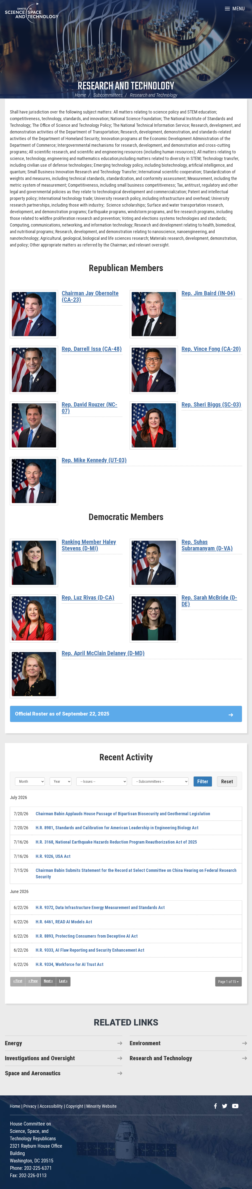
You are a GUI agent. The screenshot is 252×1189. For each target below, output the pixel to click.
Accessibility (51, 1106)
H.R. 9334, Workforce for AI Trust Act (69, 964)
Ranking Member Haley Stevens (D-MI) (89, 545)
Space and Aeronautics (33, 1073)
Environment (145, 1043)
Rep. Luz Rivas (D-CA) (88, 597)
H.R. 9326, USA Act (53, 856)
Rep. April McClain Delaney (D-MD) (103, 653)
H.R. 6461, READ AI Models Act (64, 921)
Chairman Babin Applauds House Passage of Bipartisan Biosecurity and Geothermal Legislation (123, 813)
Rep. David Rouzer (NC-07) (89, 407)
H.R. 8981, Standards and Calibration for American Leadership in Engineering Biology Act (117, 827)
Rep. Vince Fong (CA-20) (211, 348)
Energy (13, 1043)
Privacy (29, 1106)
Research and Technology (126, 86)
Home (80, 95)
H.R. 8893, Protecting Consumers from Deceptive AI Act (87, 936)
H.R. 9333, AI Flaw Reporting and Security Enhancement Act (90, 950)
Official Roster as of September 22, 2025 (62, 714)
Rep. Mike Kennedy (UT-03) (94, 460)
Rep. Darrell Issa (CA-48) (92, 348)
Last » (63, 981)
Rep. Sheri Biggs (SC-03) (211, 404)
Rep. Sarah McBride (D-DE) (209, 600)
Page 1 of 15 (227, 982)
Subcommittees (108, 95)
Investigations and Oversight (40, 1058)
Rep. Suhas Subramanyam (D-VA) (207, 545)
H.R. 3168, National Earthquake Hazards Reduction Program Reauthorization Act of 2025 (116, 842)
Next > (48, 981)
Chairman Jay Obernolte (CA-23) (90, 296)
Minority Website (101, 1106)
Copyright (74, 1106)
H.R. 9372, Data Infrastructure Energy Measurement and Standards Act (100, 907)
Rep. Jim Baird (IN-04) (208, 293)
